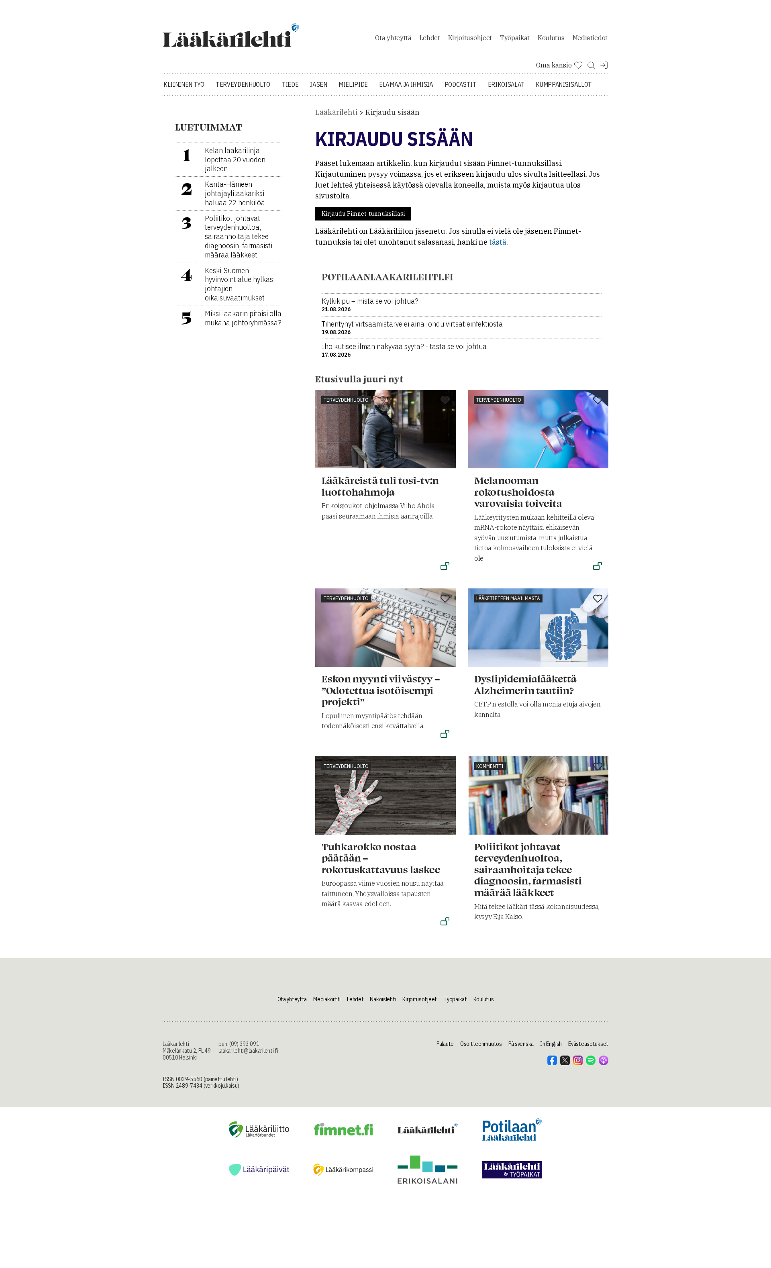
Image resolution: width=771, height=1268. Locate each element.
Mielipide (353, 84)
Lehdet (430, 38)
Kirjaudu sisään (392, 112)
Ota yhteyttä (393, 38)
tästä (497, 242)
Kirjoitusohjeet (470, 38)
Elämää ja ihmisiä (406, 84)
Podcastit (461, 84)
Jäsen (318, 84)
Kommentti (490, 766)
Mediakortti (327, 999)
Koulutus (551, 38)
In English (551, 1043)
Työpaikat (515, 38)
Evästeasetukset (588, 1043)
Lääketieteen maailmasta (508, 598)
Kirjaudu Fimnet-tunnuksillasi (363, 213)
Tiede (289, 84)
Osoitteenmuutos (481, 1043)
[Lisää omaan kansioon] (445, 401)
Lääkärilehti (336, 112)
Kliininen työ (183, 84)
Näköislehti (383, 999)
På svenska (521, 1043)
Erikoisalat (506, 84)
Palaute (445, 1043)
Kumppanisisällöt (564, 84)
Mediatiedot (590, 38)
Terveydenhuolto (243, 84)
